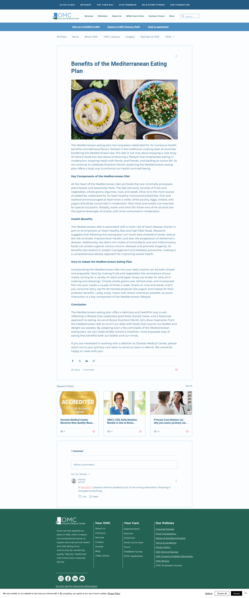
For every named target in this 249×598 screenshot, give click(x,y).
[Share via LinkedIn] (86, 361)
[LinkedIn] (75, 578)
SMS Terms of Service (167, 552)
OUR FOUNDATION (180, 5)
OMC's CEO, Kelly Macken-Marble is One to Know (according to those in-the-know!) (122, 421)
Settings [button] (209, 593)
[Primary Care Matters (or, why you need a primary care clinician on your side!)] (171, 403)
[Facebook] (68, 578)
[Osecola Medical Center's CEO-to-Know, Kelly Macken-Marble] (124, 403)
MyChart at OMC (150, 36)
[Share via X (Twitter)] (79, 361)
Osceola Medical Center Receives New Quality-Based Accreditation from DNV (77, 421)
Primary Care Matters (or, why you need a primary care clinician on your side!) (170, 421)
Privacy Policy (163, 547)
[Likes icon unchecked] (80, 496)
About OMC (91, 36)
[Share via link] (93, 361)
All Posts (61, 36)
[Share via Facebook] (72, 361)
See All (188, 386)
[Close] (245, 593)
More (168, 36)
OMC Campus (112, 36)
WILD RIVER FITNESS (153, 5)
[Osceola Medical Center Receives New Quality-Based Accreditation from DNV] (78, 403)
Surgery (130, 36)
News (75, 36)
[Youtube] (82, 578)
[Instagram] (61, 578)
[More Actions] (176, 480)
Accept (236, 593)
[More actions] (176, 56)
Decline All (222, 593)
